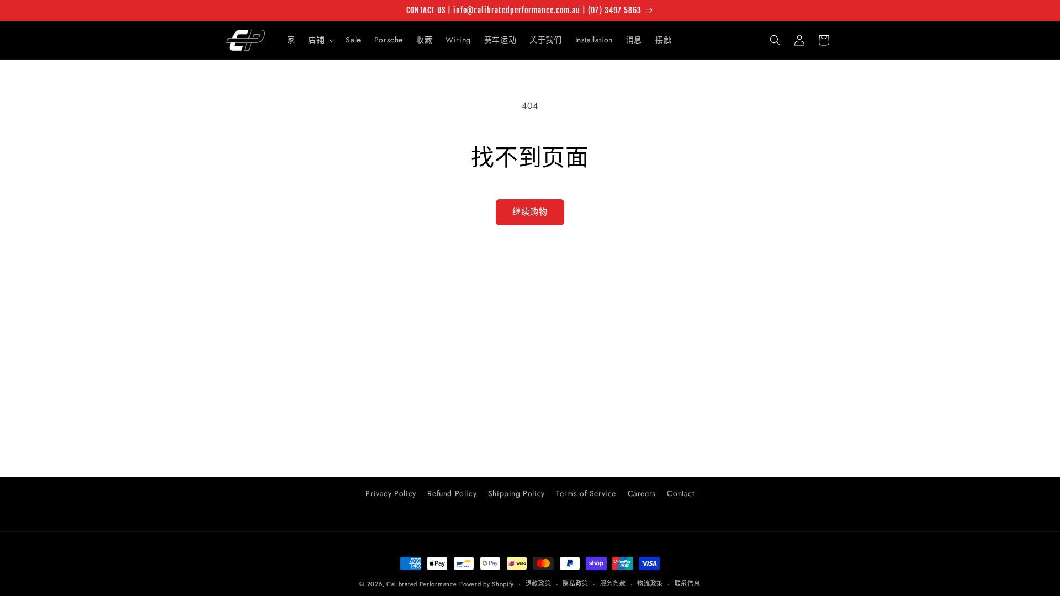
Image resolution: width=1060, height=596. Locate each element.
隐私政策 (576, 583)
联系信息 (688, 583)
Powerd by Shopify (486, 583)
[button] (320, 39)
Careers (642, 493)
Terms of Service (586, 493)
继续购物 (530, 212)
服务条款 (613, 583)
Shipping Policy (516, 493)
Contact (680, 493)
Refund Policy (451, 493)
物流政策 (650, 583)
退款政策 (539, 583)
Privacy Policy (390, 493)
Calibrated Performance (421, 583)
